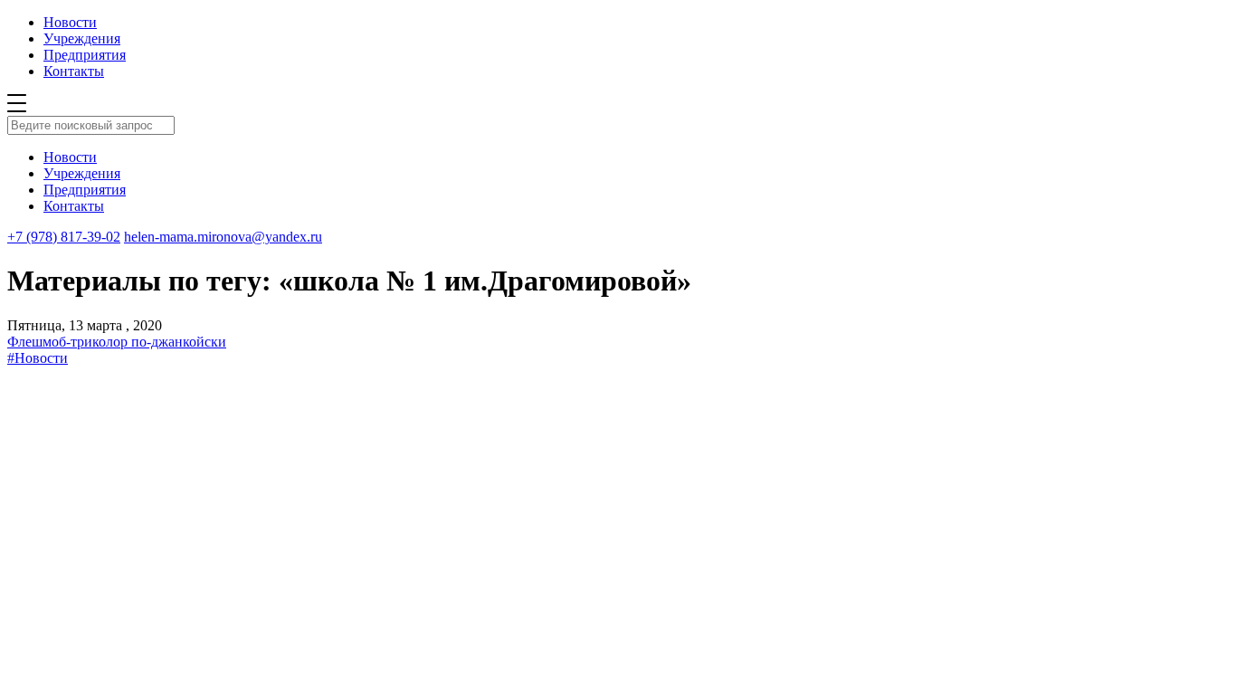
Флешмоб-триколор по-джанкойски (116, 341)
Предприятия (84, 54)
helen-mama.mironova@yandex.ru (223, 236)
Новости (70, 22)
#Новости (37, 358)
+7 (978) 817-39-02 (63, 236)
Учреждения (81, 38)
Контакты (73, 71)
